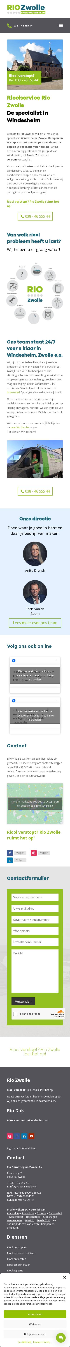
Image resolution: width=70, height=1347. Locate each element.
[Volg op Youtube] (31, 1136)
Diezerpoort (16, 1216)
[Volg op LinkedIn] (10, 860)
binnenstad (13, 392)
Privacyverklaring (41, 1342)
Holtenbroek (33, 1216)
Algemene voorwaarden (21, 1148)
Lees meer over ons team (35, 622)
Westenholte (14, 1220)
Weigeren (35, 1324)
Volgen (20, 852)
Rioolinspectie (15, 1270)
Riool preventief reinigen (21, 1253)
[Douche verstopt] (35, 324)
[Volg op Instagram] (34, 853)
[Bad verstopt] (37, 276)
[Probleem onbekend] (23, 280)
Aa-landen (13, 1213)
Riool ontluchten (16, 1259)
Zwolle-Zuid (33, 155)
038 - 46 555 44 (37, 216)
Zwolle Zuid (43, 1220)
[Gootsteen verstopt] (21, 319)
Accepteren (35, 1314)
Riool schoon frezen (18, 1264)
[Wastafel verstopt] (58, 309)
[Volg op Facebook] (10, 853)
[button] (64, 1277)
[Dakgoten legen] (14, 292)
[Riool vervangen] (13, 306)
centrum (12, 159)
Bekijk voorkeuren (35, 1334)
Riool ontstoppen (17, 1247)
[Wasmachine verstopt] (49, 320)
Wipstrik (29, 1220)
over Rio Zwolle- (20, 427)
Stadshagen (50, 1216)
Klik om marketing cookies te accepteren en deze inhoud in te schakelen (35, 675)
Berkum (41, 1213)
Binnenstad (55, 1213)
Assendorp (28, 1213)
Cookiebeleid (24, 1342)
